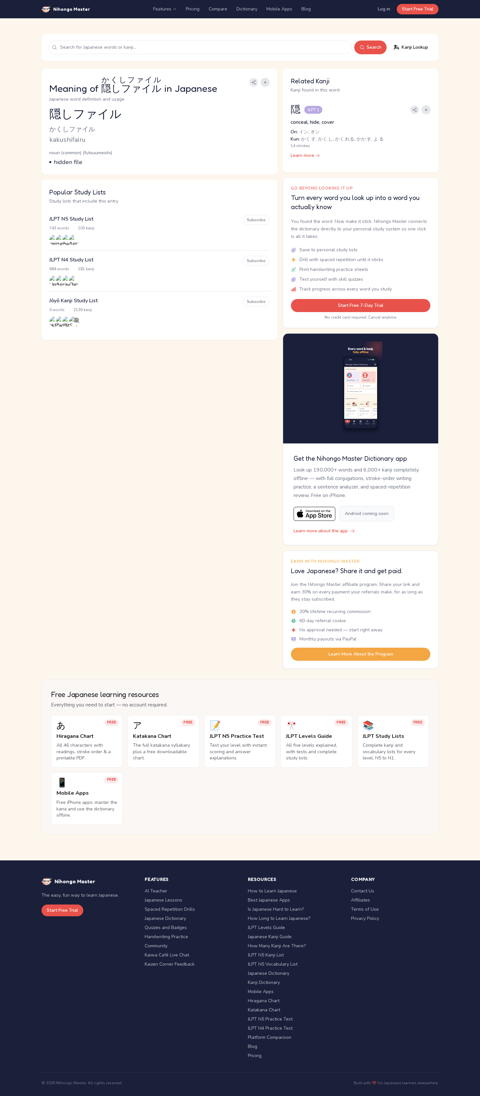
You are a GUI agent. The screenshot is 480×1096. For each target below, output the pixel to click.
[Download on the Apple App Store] (314, 514)
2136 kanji (82, 309)
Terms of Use (365, 909)
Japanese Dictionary (165, 918)
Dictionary (246, 9)
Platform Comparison (269, 1037)
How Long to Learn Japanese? (279, 918)
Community (156, 946)
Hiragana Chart (264, 1001)
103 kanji (86, 228)
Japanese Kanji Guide (270, 937)
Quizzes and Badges (166, 927)
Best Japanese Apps (269, 900)
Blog (306, 9)
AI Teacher (156, 891)
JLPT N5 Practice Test (270, 1019)
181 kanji (86, 269)
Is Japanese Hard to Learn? (276, 909)
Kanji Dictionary (264, 982)
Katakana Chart (264, 1010)
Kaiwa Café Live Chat (167, 955)
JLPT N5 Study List (71, 219)
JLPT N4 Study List (71, 259)
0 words (57, 309)
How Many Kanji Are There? (277, 946)
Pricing (193, 9)
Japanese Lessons (163, 900)
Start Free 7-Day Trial (360, 305)
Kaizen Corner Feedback (170, 964)
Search (374, 47)
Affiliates (360, 900)
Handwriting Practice (166, 937)
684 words (59, 269)
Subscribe (256, 220)
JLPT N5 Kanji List (266, 955)
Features (162, 9)
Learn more (302, 155)
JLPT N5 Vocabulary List (272, 964)
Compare (218, 9)
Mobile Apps (279, 9)
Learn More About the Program (360, 654)
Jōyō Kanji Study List (73, 300)
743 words (59, 228)
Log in (384, 9)
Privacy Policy (365, 918)
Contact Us (362, 891)
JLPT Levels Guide (266, 927)
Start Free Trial (417, 9)
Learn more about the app (321, 531)
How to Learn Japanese (272, 891)
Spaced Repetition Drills (170, 909)
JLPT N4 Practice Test (270, 1028)
